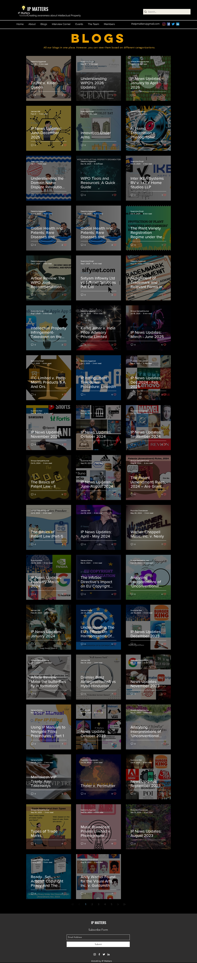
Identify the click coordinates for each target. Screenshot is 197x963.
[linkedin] (177, 24)
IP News (135, 73)
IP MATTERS (37, 8)
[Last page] (124, 904)
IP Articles (86, 127)
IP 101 (83, 73)
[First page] (72, 904)
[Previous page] (79, 904)
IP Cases (35, 77)
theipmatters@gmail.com (145, 23)
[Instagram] (163, 24)
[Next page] (118, 904)
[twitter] (173, 24)
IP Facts (84, 572)
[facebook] (168, 24)
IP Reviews (36, 272)
